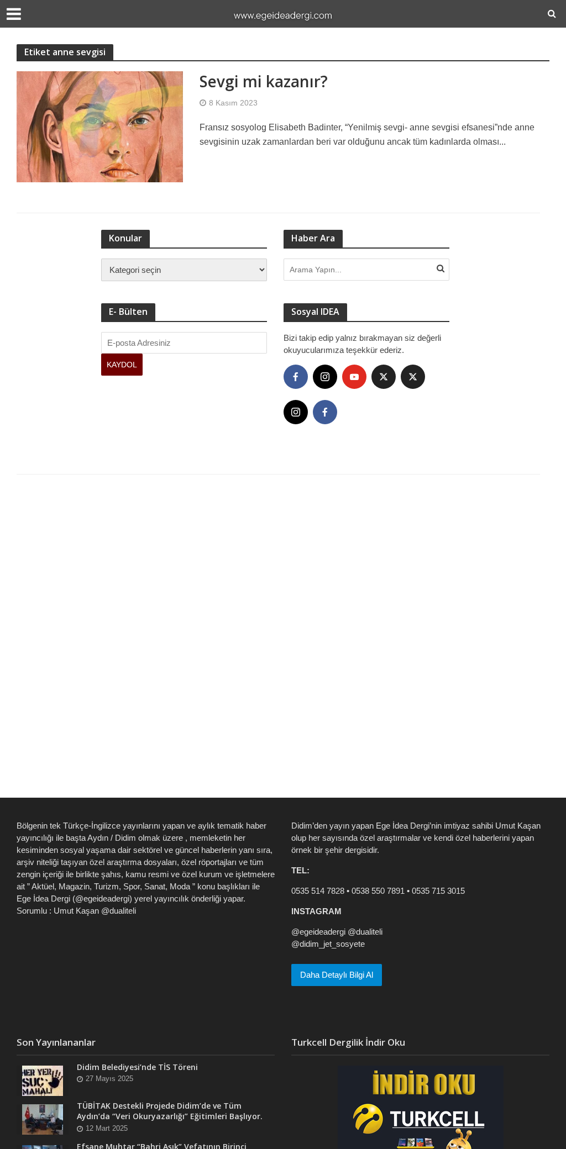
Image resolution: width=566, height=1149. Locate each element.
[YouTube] (354, 377)
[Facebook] (296, 377)
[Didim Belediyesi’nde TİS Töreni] (42, 1080)
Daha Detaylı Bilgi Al (336, 974)
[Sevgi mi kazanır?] (100, 126)
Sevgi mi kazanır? (264, 81)
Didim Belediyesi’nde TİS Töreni (137, 1067)
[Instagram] (325, 377)
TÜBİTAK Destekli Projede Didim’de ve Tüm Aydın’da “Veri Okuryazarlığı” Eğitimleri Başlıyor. (170, 1110)
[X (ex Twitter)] (383, 377)
